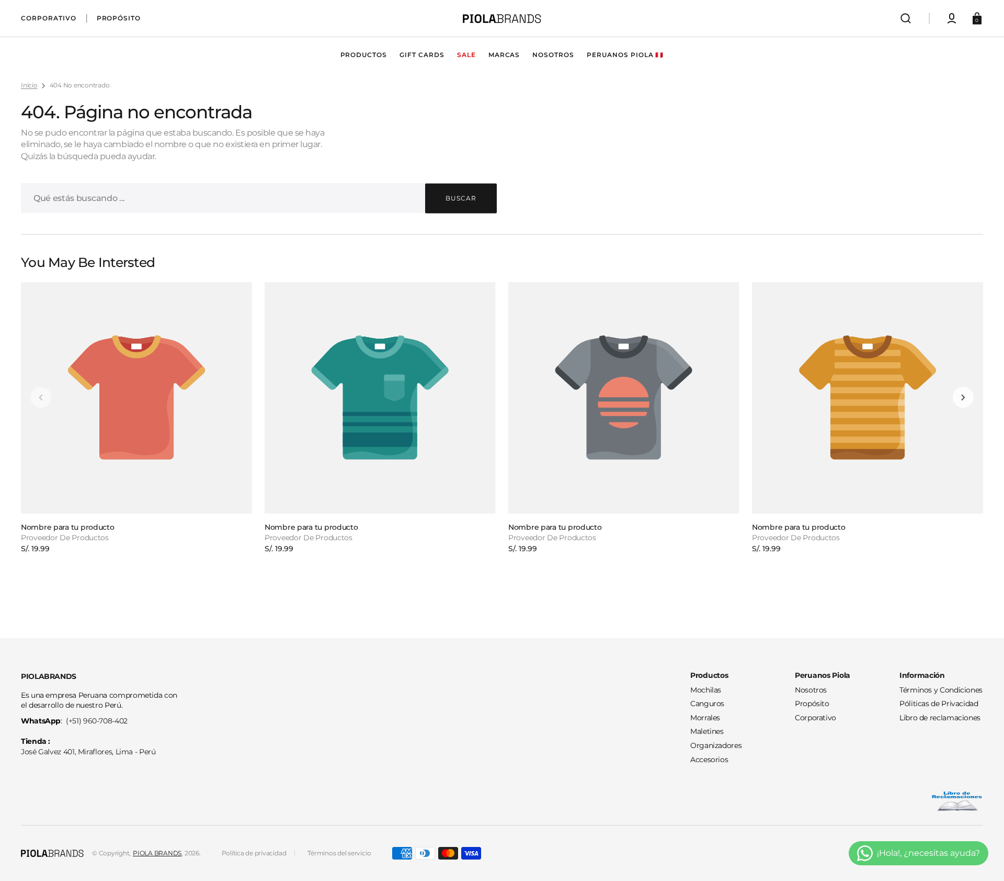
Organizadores (715, 745)
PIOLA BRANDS (157, 853)
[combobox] (259, 198)
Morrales (705, 717)
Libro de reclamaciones (939, 717)
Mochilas (705, 690)
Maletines (707, 731)
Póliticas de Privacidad (938, 703)
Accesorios (709, 759)
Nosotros (811, 690)
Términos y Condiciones (941, 690)
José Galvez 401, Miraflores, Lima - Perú (88, 751)
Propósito (812, 703)
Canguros (707, 703)
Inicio (29, 85)
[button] (905, 18)
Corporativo (815, 717)
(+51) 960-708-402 (97, 721)
